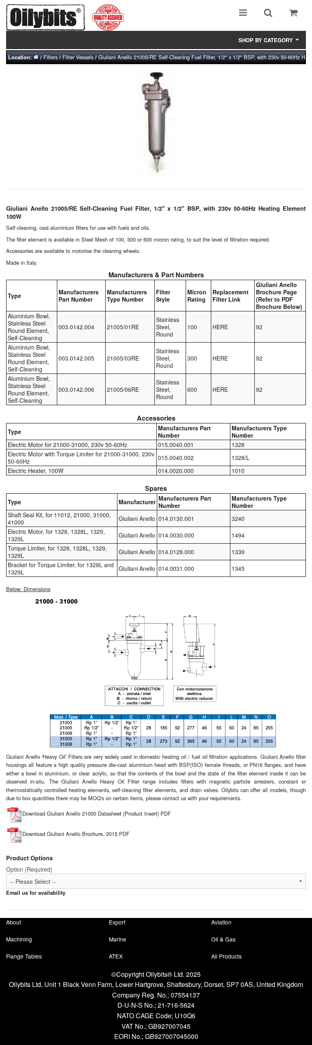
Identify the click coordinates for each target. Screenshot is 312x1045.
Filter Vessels (78, 57)
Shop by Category (266, 40)
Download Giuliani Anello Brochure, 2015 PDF (76, 834)
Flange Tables (24, 956)
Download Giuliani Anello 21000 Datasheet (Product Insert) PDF (96, 813)
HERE (220, 327)
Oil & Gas (223, 939)
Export (117, 922)
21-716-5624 (176, 1005)
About (13, 922)
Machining (19, 939)
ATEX (116, 956)
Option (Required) (29, 869)
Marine (117, 939)
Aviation (221, 922)
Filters (50, 57)
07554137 (185, 995)
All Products (226, 956)
